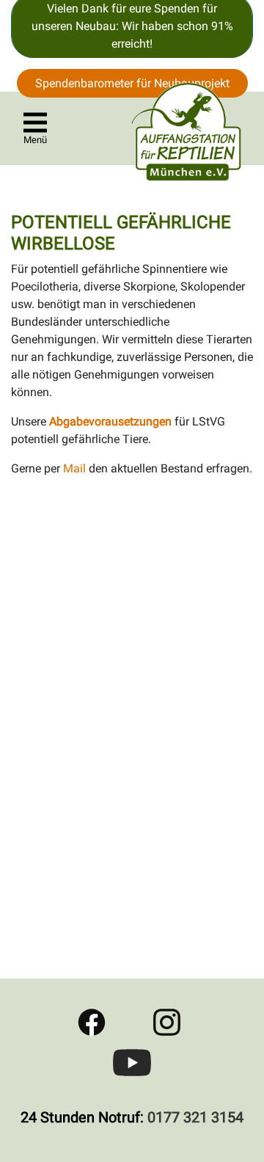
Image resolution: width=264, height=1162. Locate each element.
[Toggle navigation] (35, 122)
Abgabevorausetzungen (110, 421)
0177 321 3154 (195, 1117)
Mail (76, 468)
